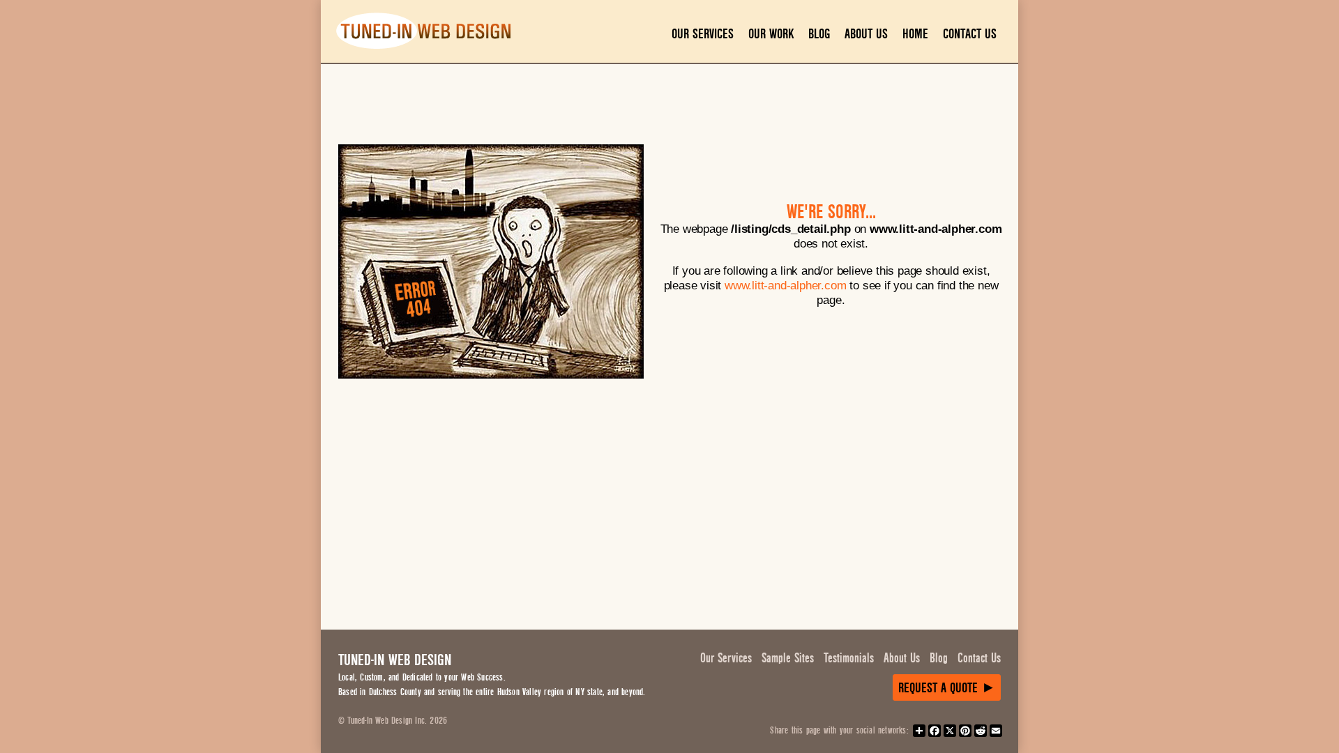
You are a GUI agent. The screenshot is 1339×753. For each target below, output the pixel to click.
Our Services (703, 34)
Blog (819, 34)
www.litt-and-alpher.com (785, 285)
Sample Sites (788, 658)
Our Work (771, 34)
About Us (866, 34)
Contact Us (970, 34)
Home (915, 34)
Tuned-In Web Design (394, 660)
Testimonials (849, 658)
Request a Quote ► (947, 688)
